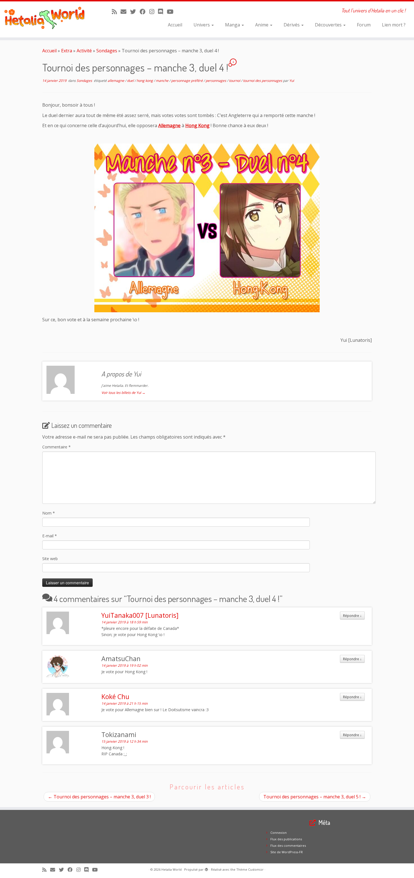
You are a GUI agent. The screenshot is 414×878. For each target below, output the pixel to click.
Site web (50, 558)
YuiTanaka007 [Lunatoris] (140, 615)
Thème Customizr (250, 869)
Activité (84, 51)
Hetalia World (171, 869)
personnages (216, 80)
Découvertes (329, 25)
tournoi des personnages (263, 80)
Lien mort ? (394, 25)
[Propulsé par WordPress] (206, 868)
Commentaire (56, 447)
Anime (262, 25)
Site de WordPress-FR (286, 852)
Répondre (352, 615)
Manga (233, 25)
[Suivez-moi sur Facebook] (144, 11)
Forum (364, 25)
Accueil (175, 25)
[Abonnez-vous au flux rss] (116, 11)
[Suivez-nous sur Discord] (162, 11)
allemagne (116, 80)
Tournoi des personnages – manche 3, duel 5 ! (314, 797)
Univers (202, 25)
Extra (66, 51)
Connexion (278, 832)
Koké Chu (115, 696)
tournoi (235, 80)
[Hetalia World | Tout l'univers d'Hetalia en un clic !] (47, 19)
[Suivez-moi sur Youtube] (172, 11)
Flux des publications (286, 839)
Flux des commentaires (288, 845)
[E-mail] (125, 11)
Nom (48, 513)
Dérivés (292, 25)
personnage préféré (187, 80)
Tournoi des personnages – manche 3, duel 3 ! (99, 797)
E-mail (49, 535)
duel (131, 80)
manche (162, 80)
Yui (291, 80)
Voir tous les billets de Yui (123, 392)
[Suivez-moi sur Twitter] (135, 11)
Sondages (106, 51)
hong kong (145, 80)
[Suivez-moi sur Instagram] (153, 11)
